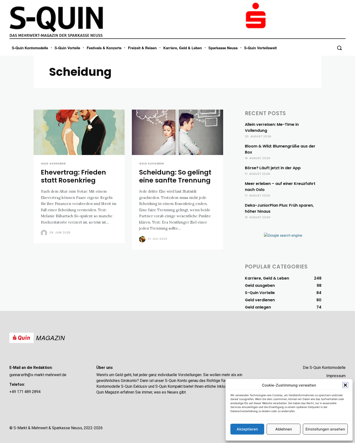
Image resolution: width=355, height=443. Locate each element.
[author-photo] (45, 233)
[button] (345, 385)
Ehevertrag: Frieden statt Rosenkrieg (73, 176)
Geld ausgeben (53, 163)
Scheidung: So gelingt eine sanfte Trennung (175, 176)
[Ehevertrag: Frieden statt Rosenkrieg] (79, 132)
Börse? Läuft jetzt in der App (273, 168)
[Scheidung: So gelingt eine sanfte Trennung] (177, 132)
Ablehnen (283, 429)
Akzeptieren (247, 429)
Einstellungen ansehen (325, 429)
